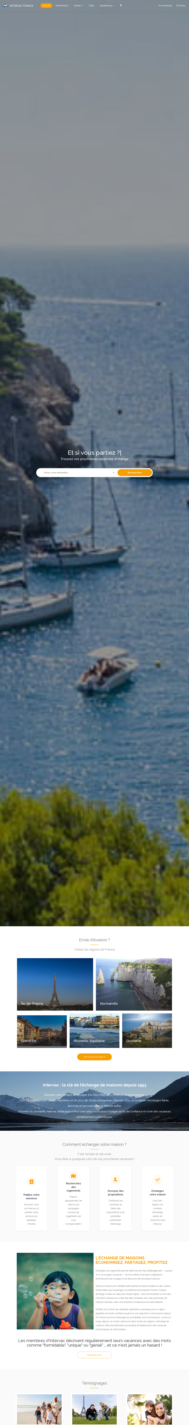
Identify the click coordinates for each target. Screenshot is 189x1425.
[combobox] (77, 473)
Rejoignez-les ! (94, 1355)
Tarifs (91, 5)
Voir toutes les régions (94, 1057)
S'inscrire (180, 5)
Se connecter (165, 5)
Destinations (62, 5)
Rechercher (135, 472)
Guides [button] (77, 5)
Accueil (46, 5)
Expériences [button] (106, 5)
